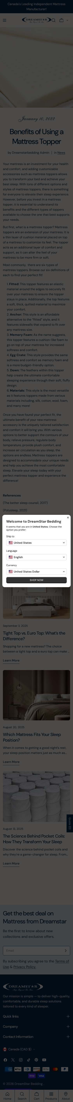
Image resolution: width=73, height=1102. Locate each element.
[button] (36, 543)
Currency (11, 565)
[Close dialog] (68, 518)
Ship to (10, 536)
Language (11, 550)
